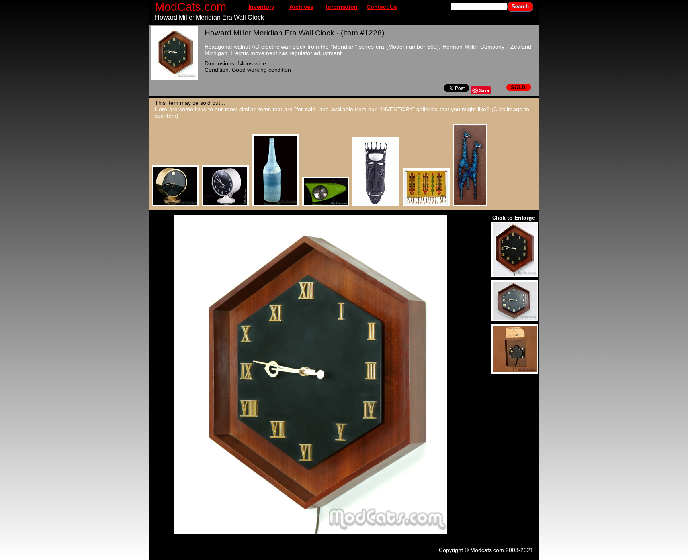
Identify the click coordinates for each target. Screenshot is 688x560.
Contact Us (382, 7)
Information (342, 7)
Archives (301, 7)
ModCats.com (190, 6)
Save (484, 90)
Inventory (261, 7)
